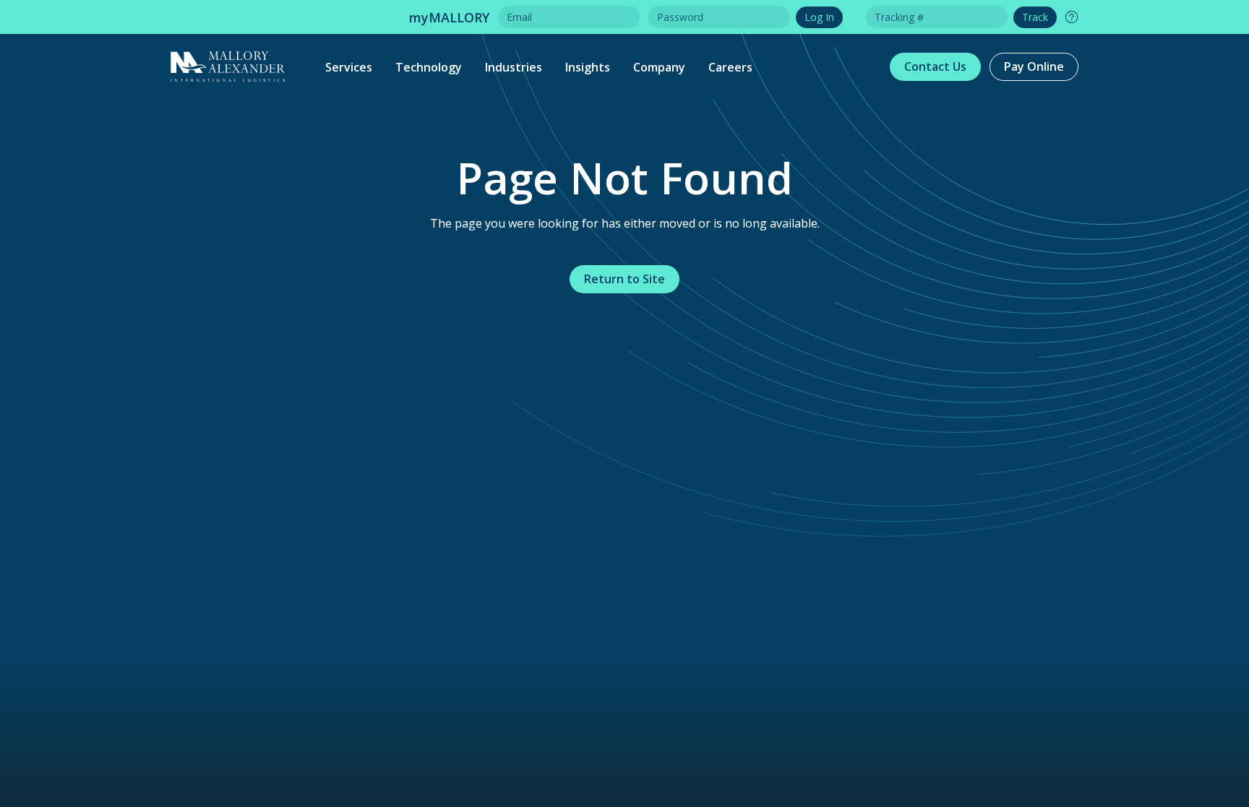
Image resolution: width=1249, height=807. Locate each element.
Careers (730, 67)
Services (348, 67)
